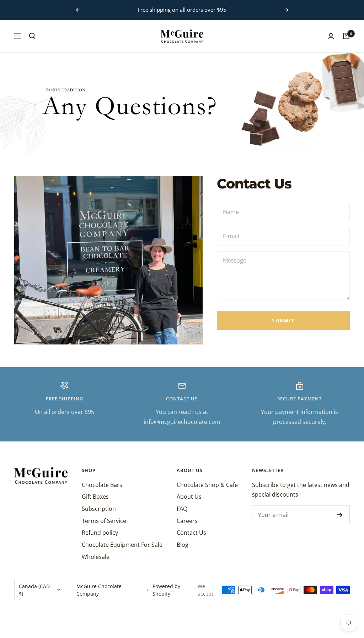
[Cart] (346, 36)
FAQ (182, 509)
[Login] (331, 36)
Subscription (99, 509)
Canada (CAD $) (34, 590)
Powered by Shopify (166, 590)
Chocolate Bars (102, 485)
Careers (187, 521)
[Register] (340, 514)
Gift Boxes (95, 496)
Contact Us (191, 532)
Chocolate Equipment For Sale (122, 545)
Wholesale (95, 557)
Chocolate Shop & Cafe (207, 485)
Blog (182, 545)
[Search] (32, 36)
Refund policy (100, 532)
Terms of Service (104, 521)
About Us (189, 496)
